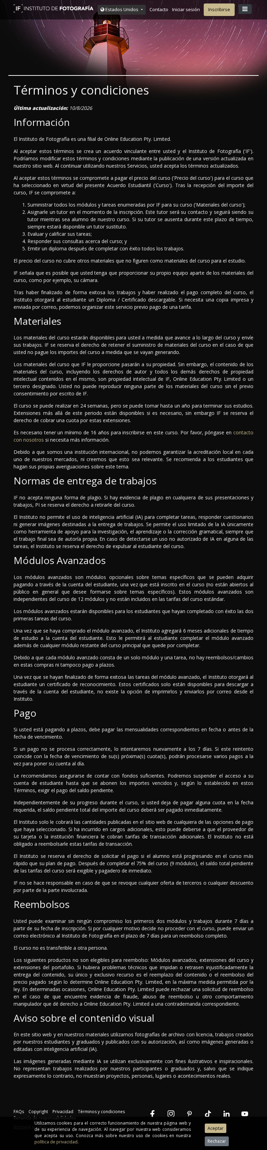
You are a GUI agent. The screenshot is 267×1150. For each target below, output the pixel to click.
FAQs (19, 1112)
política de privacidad (56, 1142)
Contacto (158, 9)
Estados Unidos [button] (121, 9)
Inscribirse (219, 9)
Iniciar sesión (186, 9)
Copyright (38, 1112)
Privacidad (62, 1112)
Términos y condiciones (101, 1112)
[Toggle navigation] (245, 9)
